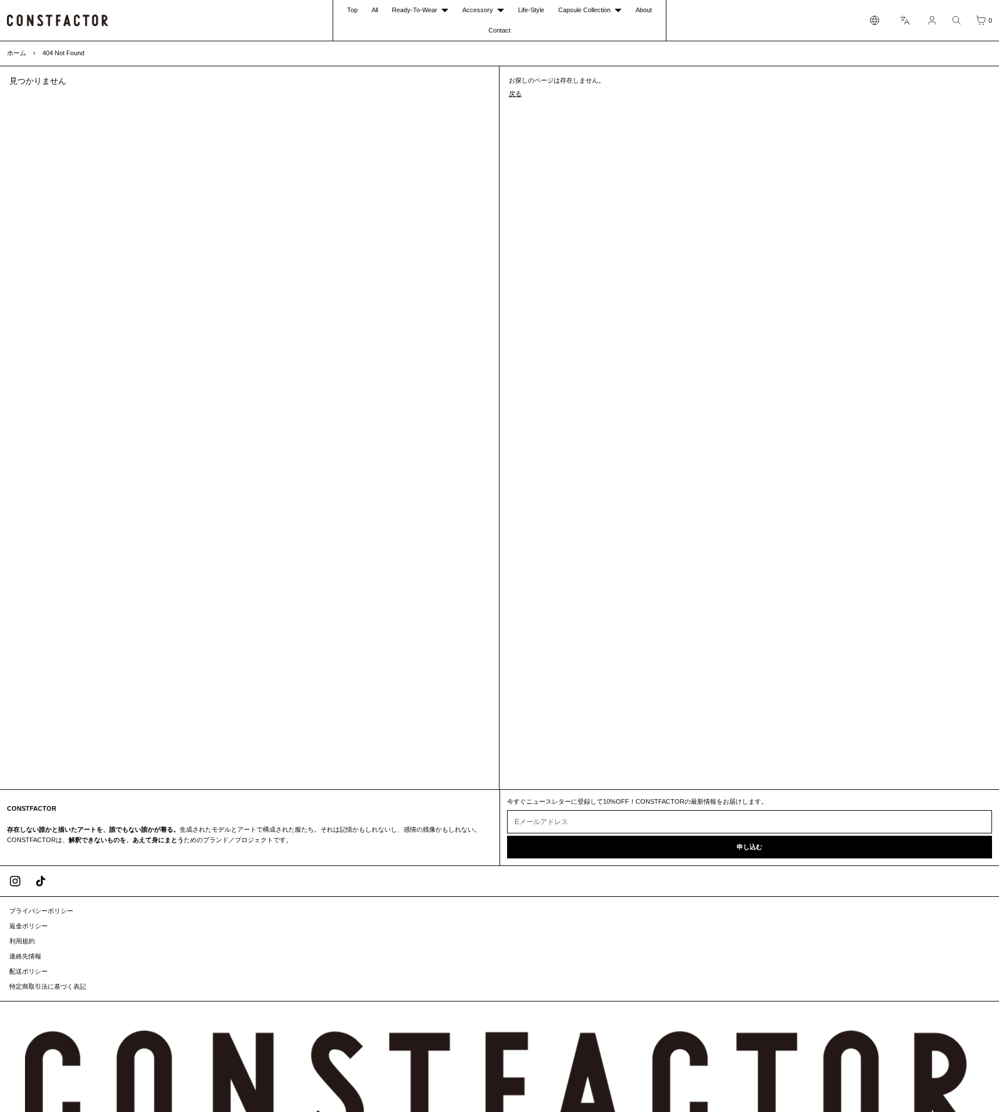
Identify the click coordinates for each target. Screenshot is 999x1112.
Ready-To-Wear (414, 9)
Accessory (477, 9)
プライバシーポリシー (41, 910)
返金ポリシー (28, 925)
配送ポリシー (28, 971)
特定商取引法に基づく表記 (47, 986)
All (375, 9)
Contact (499, 30)
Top (352, 9)
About (644, 9)
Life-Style (531, 9)
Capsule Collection (584, 9)
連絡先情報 (25, 956)
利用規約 (22, 941)
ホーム (16, 52)
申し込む (749, 846)
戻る (515, 93)
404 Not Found (63, 52)
